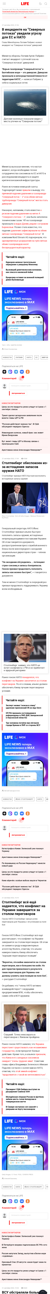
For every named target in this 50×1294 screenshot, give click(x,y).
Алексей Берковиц (10, 1215)
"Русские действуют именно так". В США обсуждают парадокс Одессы (20, 425)
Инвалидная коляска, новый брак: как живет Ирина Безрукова (22, 434)
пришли (26, 190)
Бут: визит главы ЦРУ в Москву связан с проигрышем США (20, 442)
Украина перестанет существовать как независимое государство (24, 1084)
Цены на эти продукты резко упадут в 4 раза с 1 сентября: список (24, 408)
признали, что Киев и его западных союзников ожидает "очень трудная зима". (24, 1094)
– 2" (23, 216)
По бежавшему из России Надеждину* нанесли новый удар (23, 864)
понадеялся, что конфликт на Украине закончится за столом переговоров (24, 680)
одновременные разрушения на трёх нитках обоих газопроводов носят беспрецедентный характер (24, 244)
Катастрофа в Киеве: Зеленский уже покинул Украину (22, 849)
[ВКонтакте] (21, 371)
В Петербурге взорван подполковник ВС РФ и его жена (24, 1282)
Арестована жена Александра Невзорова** (22, 450)
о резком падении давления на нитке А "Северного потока (22, 213)
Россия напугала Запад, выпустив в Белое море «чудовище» (24, 1291)
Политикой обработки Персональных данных (18, 11)
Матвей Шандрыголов (12, 791)
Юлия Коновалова (10, 349)
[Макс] (10, 371)
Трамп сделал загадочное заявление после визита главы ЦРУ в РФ (22, 416)
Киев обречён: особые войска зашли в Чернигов (24, 880)
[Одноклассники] (27, 371)
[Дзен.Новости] (4, 371)
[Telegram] (16, 371)
